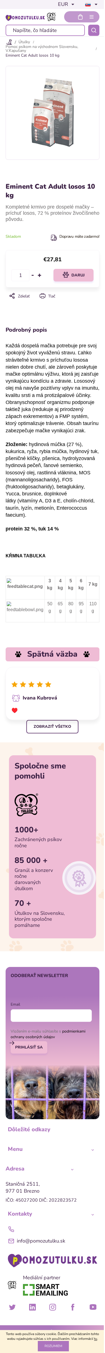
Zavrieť (52, 304)
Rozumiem (53, 1346)
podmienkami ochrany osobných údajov (48, 1034)
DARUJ (78, 275)
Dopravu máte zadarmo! (79, 236)
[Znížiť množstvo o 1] (32, 275)
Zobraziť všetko (52, 726)
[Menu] (91, 16)
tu (95, 1338)
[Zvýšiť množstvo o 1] (39, 275)
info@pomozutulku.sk (41, 1240)
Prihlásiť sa (29, 1047)
